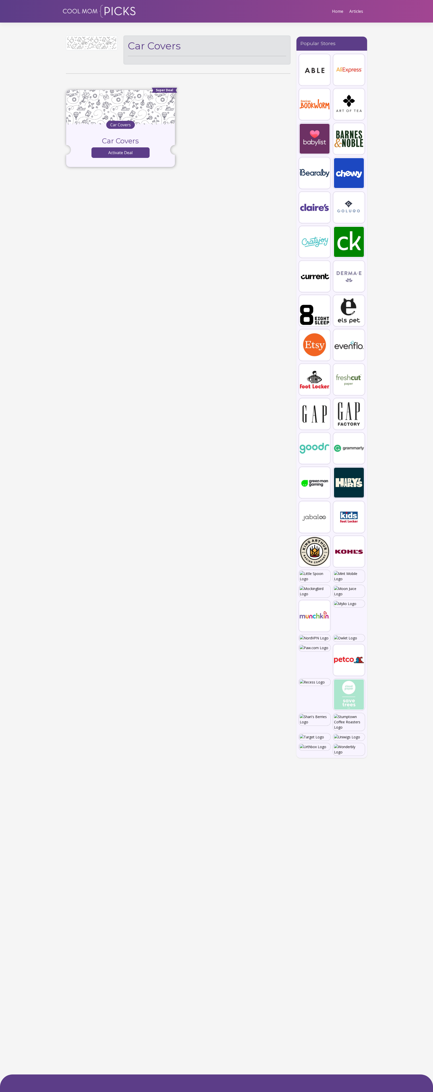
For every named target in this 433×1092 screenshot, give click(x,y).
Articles (356, 11)
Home (337, 11)
